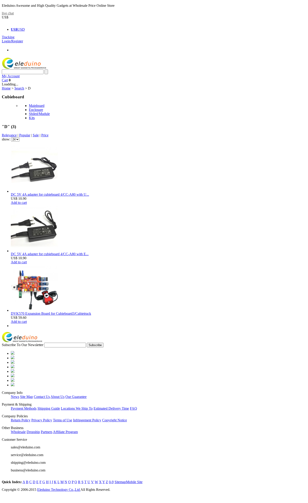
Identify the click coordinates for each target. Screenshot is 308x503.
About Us (57, 397)
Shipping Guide (48, 408)
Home (6, 88)
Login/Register (12, 41)
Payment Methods (24, 408)
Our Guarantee (76, 397)
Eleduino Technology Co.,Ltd (58, 490)
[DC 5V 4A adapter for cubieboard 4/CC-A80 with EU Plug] (34, 251)
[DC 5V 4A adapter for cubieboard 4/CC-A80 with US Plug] (34, 191)
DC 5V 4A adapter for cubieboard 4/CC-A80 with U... (50, 194)
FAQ (133, 408)
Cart (5, 80)
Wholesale (18, 432)
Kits (32, 118)
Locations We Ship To (77, 408)
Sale (36, 135)
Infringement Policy (87, 420)
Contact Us (42, 397)
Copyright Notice (114, 420)
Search (19, 88)
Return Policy (20, 420)
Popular (24, 135)
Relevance (9, 135)
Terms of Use (62, 420)
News (15, 397)
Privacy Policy (41, 420)
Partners (46, 432)
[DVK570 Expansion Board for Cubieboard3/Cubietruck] (34, 310)
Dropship (33, 432)
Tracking (8, 37)
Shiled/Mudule (39, 114)
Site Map (26, 397)
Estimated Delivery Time (111, 408)
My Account (11, 76)
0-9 (111, 482)
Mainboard (36, 106)
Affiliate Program (65, 432)
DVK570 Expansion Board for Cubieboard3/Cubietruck (51, 313)
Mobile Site (134, 482)
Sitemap (120, 482)
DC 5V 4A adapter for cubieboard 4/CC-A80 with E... (50, 254)
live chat (8, 13)
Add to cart (19, 202)
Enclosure (36, 110)
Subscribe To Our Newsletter (22, 345)
